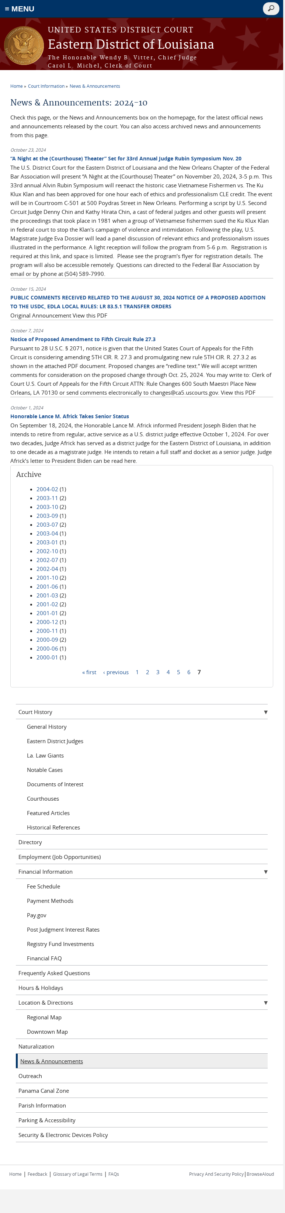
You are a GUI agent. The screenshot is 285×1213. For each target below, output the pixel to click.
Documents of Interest (55, 784)
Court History (35, 711)
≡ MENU (19, 8)
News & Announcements (95, 86)
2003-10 (47, 506)
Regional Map (44, 1017)
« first (89, 671)
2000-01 (47, 657)
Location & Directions (45, 1002)
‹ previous (116, 671)
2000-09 (47, 639)
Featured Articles (48, 813)
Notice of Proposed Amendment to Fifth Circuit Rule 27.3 (83, 339)
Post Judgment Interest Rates (63, 929)
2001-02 (47, 604)
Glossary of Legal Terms (77, 1174)
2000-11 (47, 630)
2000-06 (47, 648)
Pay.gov (36, 915)
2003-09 (47, 515)
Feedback (37, 1174)
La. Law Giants (45, 755)
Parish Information (42, 1105)
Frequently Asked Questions (54, 973)
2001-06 (47, 586)
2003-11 (47, 498)
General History (47, 726)
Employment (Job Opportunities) (59, 856)
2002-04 (47, 568)
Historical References (53, 827)
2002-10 (47, 551)
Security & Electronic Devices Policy (63, 1135)
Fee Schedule (43, 886)
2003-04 (47, 533)
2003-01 (47, 542)
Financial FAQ (44, 958)
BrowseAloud (260, 1174)
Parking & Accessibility (47, 1120)
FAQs (113, 1174)
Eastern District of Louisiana (131, 45)
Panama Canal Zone (43, 1090)
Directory (30, 842)
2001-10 (47, 577)
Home (16, 86)
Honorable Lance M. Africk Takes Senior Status (69, 416)
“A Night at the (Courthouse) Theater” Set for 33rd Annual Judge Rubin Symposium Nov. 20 (125, 158)
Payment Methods (50, 900)
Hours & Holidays (40, 987)
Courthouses (43, 798)
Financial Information (45, 871)
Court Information (46, 86)
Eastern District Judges (55, 741)
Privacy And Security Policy (216, 1174)
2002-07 (47, 560)
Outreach (30, 1075)
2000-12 (47, 621)
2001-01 (47, 613)
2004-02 (47, 489)
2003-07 (47, 524)
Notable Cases (45, 769)
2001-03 (47, 595)
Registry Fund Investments (60, 943)
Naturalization (36, 1046)
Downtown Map (47, 1031)
